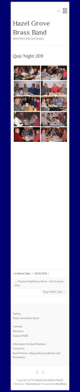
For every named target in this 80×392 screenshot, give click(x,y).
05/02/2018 (40, 273)
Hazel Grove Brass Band (31, 27)
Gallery (17, 313)
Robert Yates (23, 273)
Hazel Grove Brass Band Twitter (43, 373)
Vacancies (18, 331)
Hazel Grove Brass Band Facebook (37, 373)
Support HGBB (20, 335)
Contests (18, 326)
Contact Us (19, 348)
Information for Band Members (29, 344)
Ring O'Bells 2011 (54, 292)
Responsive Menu (65, 11)
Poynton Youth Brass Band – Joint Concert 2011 (39, 283)
